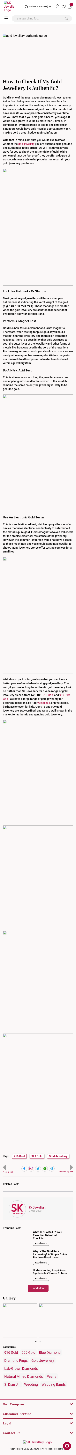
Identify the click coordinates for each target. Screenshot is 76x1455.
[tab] (35, 1341)
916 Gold (48, 695)
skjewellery (20, 1306)
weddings (44, 702)
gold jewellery (26, 143)
